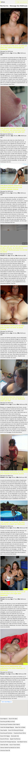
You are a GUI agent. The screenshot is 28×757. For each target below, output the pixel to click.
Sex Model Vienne (22, 741)
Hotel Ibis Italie (4, 744)
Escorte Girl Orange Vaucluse (8, 741)
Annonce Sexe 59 (5, 750)
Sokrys (2, 2)
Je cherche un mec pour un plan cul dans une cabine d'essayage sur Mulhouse (13, 47)
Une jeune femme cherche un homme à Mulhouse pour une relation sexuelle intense (11, 187)
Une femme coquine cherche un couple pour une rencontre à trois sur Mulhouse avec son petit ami (12, 130)
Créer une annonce (21, 2)
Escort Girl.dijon (13, 718)
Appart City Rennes (15, 739)
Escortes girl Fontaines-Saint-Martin (10, 724)
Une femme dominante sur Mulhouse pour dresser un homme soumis (14, 473)
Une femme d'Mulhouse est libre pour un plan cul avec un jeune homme (12, 327)
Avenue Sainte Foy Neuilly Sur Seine (10, 747)
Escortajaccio (4, 718)
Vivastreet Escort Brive (20, 733)
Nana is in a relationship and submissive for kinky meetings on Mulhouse (12, 668)
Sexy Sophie (3, 730)
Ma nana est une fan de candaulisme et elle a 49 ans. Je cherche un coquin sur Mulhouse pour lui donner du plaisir (13, 249)
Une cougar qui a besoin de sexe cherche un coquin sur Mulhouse (12, 523)
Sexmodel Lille (15, 736)
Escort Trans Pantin (15, 744)
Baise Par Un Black (20, 727)
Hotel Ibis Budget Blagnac (7, 727)
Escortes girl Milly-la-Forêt (7, 721)
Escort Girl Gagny (5, 736)
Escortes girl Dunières (6, 733)
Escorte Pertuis (4, 739)
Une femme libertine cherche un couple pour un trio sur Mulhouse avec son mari (12, 399)
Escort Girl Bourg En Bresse (15, 730)
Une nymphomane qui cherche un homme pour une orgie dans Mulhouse (12, 593)
